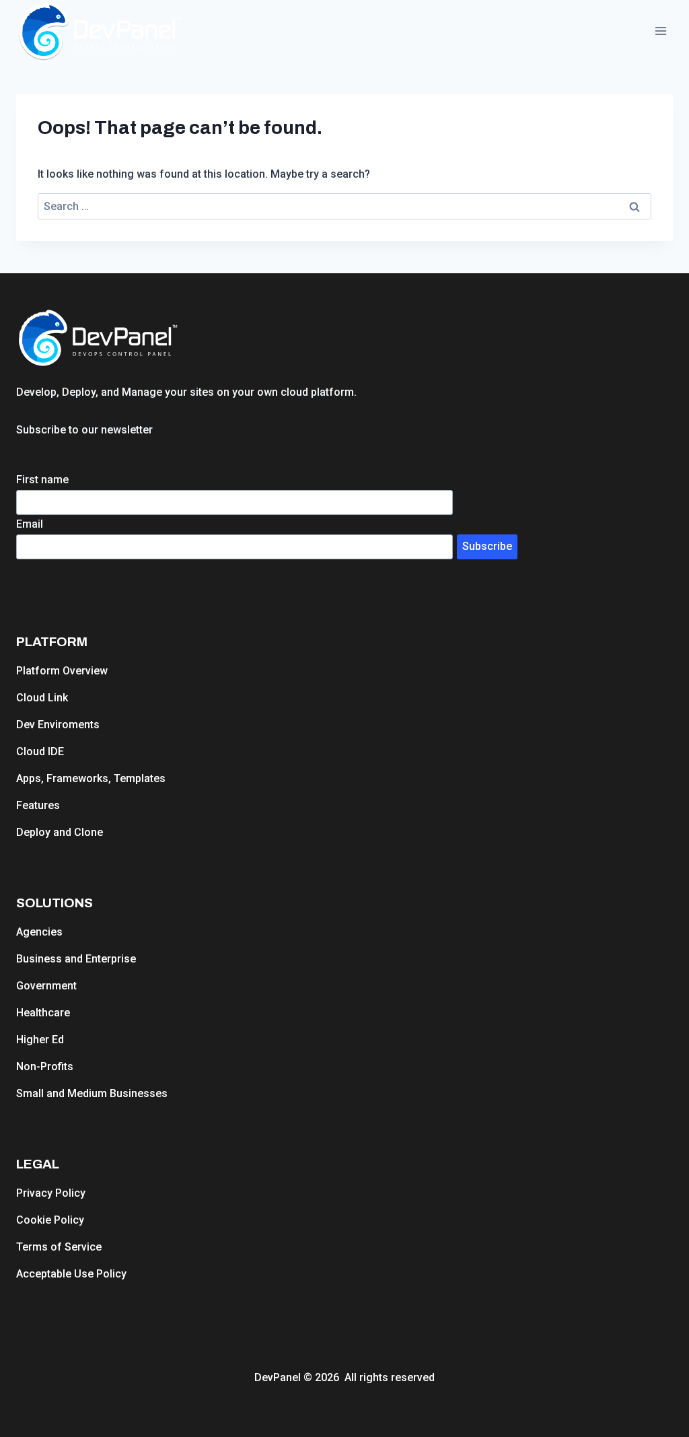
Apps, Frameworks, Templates (91, 778)
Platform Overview (62, 670)
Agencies (39, 931)
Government (46, 985)
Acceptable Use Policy (71, 1273)
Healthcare (43, 1012)
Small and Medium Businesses (92, 1093)
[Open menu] (660, 31)
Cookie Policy (50, 1220)
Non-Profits (44, 1066)
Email (29, 524)
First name (42, 479)
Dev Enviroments (58, 724)
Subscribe (487, 546)
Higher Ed (40, 1039)
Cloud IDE (40, 751)
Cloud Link (42, 697)
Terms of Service (59, 1246)
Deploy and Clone (59, 832)
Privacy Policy (50, 1193)
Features (38, 805)
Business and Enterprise (76, 958)
